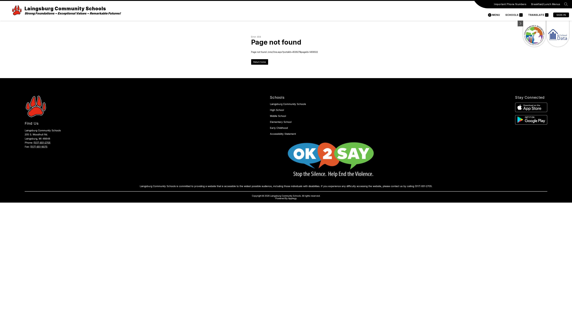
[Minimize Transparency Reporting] (520, 23)
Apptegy (292, 198)
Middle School (278, 115)
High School (277, 110)
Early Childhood (279, 127)
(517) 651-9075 (38, 146)
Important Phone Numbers (510, 4)
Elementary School (281, 121)
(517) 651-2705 (42, 142)
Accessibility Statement (283, 133)
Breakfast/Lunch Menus (545, 4)
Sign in (561, 14)
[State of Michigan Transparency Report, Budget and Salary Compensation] (534, 34)
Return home (259, 62)
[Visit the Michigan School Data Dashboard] (558, 34)
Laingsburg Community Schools (288, 104)
